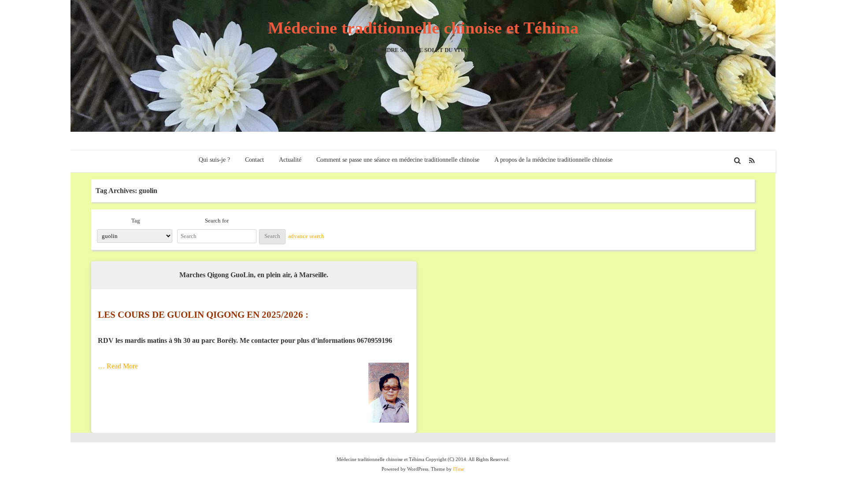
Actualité (290, 159)
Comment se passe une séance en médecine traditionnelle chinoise (397, 159)
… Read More (118, 366)
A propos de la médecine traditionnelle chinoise (553, 159)
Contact (254, 159)
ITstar (458, 469)
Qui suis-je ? (214, 159)
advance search (306, 236)
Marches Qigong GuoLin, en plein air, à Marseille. (253, 275)
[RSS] (752, 160)
